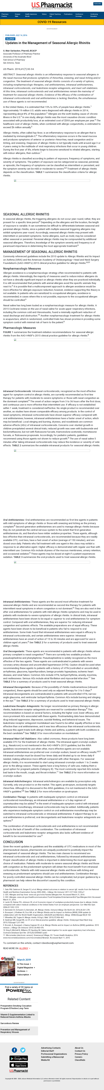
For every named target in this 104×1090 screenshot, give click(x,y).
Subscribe (97, 4)
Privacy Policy (81, 1054)
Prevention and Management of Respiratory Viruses (15, 1030)
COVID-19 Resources (52, 22)
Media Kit (45, 1060)
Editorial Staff (47, 1051)
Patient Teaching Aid (55, 15)
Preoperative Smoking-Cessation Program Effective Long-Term (16, 1007)
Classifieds (80, 1060)
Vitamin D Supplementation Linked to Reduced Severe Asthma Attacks (18, 1015)
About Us (79, 1048)
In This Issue (23, 964)
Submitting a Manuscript (52, 1057)
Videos (44, 14)
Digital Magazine (25, 967)
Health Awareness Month (31, 15)
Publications (68, 14)
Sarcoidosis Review (10, 1023)
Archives (21, 971)
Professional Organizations (54, 1054)
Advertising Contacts (51, 1048)
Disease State (17, 15)
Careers (78, 1057)
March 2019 (24, 959)
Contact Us (80, 1051)
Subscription (23, 974)
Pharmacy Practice (5, 15)
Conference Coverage (79, 15)
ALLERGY (10, 38)
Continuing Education (94, 15)
